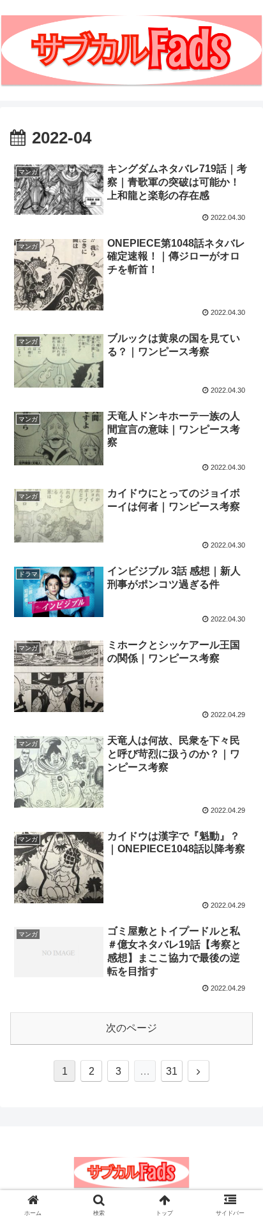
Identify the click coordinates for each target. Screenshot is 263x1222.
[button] (236, 1082)
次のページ (131, 1027)
